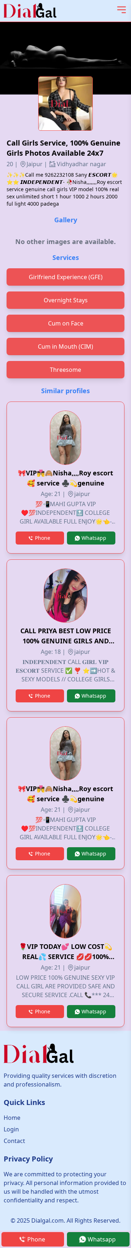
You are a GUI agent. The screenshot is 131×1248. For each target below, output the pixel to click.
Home (12, 1118)
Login (11, 1129)
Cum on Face (65, 323)
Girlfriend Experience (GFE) (66, 277)
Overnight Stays (66, 300)
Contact (14, 1141)
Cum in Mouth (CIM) (65, 346)
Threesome (65, 370)
